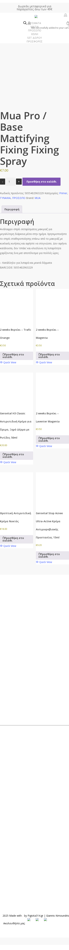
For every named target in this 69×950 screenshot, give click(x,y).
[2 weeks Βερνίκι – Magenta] (52, 305)
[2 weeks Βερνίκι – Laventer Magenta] (52, 389)
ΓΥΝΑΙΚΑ (5, 198)
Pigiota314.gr (35, 915)
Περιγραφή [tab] (11, 209)
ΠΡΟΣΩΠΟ (18, 198)
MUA (37, 198)
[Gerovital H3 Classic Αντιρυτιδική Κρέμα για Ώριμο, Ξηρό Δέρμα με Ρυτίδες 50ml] (16, 389)
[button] (16, 356)
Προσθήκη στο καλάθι (41, 181)
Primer (63, 193)
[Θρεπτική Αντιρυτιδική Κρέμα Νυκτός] (16, 488)
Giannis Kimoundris (57, 915)
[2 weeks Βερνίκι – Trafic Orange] (16, 305)
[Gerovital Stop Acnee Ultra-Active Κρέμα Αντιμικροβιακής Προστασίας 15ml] (52, 488)
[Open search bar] (25, 23)
